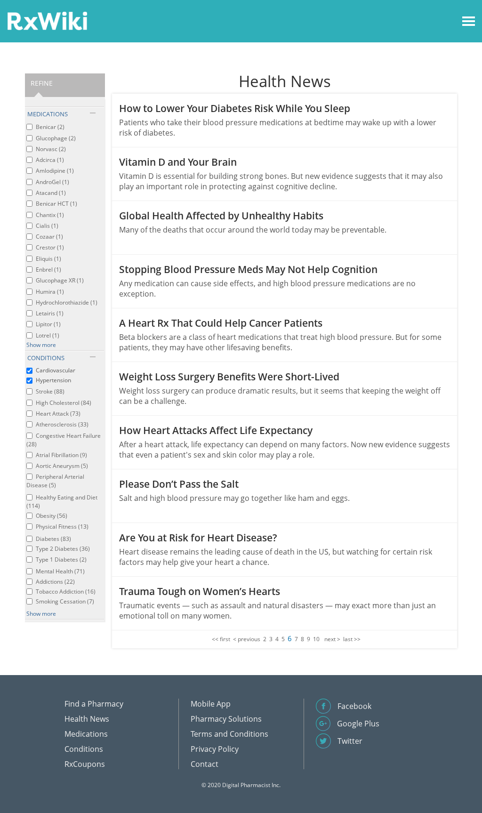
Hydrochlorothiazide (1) (66, 302)
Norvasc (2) (51, 149)
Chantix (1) (50, 215)
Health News (86, 719)
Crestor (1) (50, 247)
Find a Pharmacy (93, 704)
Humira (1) (50, 292)
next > (332, 639)
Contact (204, 764)
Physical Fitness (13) (62, 527)
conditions (45, 358)
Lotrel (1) (47, 335)
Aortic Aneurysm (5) (62, 466)
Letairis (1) (50, 313)
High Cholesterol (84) (63, 403)
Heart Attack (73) (58, 414)
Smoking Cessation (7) (65, 601)
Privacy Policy (215, 749)
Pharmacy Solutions (226, 719)
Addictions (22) (55, 582)
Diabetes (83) (53, 539)
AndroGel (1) (52, 182)
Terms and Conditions (229, 734)
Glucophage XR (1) (60, 280)
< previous (246, 639)
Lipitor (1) (48, 324)
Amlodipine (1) (55, 171)
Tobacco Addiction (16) (66, 592)
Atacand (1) (51, 193)
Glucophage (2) (56, 138)
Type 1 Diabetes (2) (61, 559)
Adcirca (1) (50, 160)
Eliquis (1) (48, 259)
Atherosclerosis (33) (62, 424)
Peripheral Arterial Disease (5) (55, 481)
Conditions (83, 749)
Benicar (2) (50, 127)
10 (316, 639)
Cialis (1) (47, 226)
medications (47, 114)
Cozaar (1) (49, 237)
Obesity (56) (51, 516)
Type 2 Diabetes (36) (63, 549)
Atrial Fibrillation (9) (61, 455)
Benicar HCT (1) (56, 204)
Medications (86, 734)
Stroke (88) (50, 391)
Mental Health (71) (60, 571)
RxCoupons (84, 764)
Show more (41, 345)
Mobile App (211, 704)
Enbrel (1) (48, 270)
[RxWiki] (47, 20)
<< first (221, 639)
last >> (352, 639)
